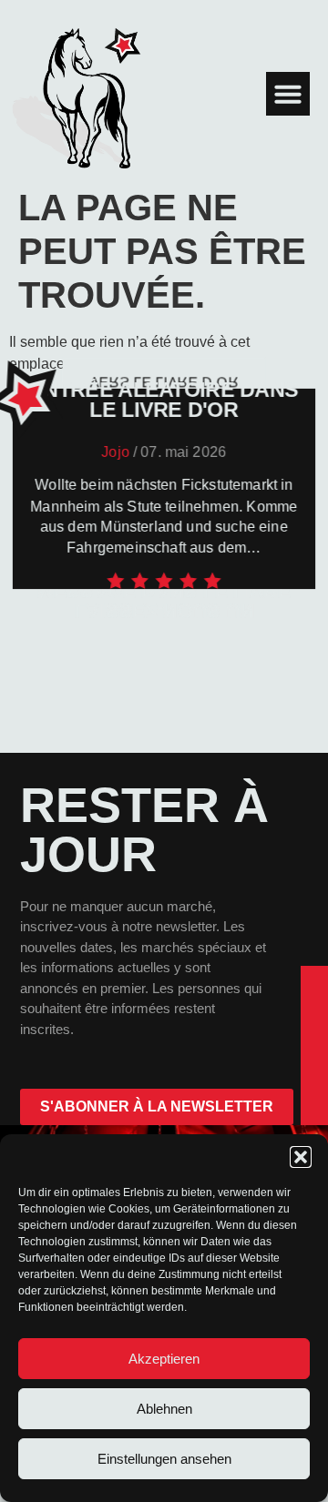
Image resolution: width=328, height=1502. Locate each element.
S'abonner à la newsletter (156, 1106)
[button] (301, 1157)
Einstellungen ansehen (164, 1458)
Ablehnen (164, 1408)
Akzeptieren (164, 1358)
